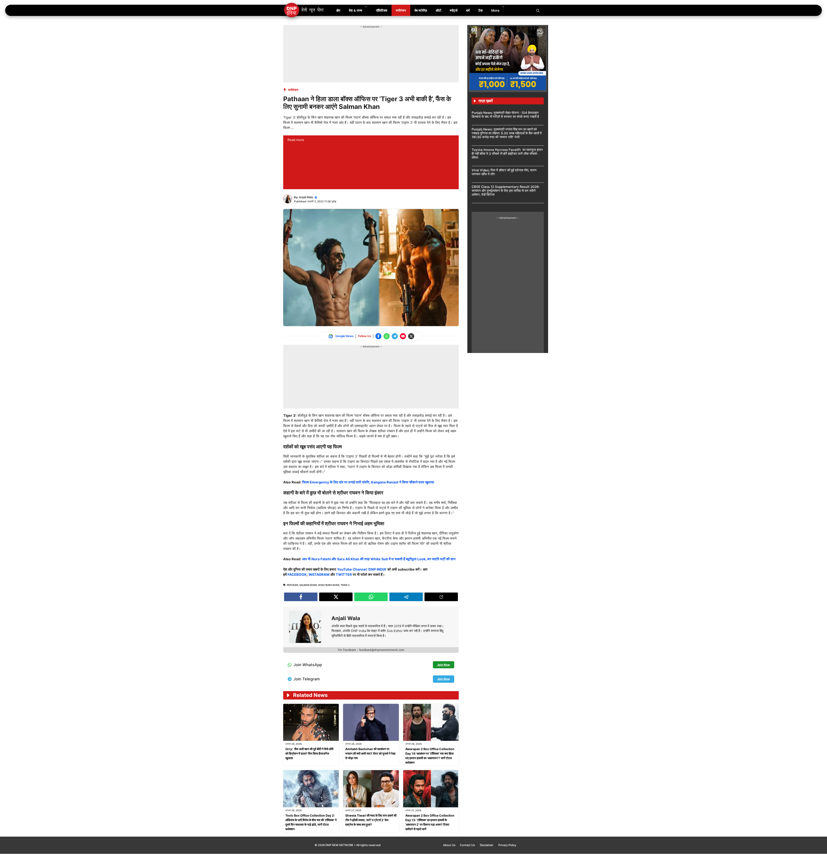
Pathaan (292, 585)
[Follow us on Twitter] (411, 336)
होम (338, 10)
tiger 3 (345, 585)
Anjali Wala (306, 197)
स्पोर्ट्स (453, 10)
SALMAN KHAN (308, 585)
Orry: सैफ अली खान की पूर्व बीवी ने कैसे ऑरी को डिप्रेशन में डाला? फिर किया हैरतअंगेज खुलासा (309, 753)
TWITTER (344, 574)
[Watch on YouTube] (403, 336)
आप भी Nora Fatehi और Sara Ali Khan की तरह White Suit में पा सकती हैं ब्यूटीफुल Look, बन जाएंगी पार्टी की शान (378, 559)
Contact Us (468, 845)
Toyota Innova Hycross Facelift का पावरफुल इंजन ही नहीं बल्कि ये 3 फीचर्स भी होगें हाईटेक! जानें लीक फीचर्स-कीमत (507, 153)
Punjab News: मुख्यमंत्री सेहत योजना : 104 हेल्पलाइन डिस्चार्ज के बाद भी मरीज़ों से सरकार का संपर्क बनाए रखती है (505, 115)
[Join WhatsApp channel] (387, 336)
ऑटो (438, 10)
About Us (449, 845)
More (495, 10)
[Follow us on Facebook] (378, 336)
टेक (480, 10)
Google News (344, 336)
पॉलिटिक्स (381, 10)
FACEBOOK (297, 574)
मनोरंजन (401, 10)
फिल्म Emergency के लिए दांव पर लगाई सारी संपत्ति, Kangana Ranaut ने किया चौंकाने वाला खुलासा (368, 482)
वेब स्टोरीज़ (421, 10)
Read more (296, 140)
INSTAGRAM (319, 574)
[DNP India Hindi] (304, 10)
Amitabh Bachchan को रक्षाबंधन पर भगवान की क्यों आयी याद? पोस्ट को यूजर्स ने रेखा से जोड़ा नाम (370, 753)
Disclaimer (487, 845)
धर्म (468, 10)
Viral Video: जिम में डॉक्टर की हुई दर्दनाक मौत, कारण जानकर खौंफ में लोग (504, 172)
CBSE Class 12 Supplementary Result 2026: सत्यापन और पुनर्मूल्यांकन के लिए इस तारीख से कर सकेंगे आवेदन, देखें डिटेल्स (505, 191)
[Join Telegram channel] (395, 336)
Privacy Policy (507, 845)
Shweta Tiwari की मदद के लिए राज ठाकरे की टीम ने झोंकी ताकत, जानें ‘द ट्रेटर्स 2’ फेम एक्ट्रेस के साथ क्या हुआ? (370, 820)
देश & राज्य (355, 10)
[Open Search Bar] (538, 10)
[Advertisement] (361, 38)
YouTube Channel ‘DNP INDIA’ (362, 569)
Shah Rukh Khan (328, 585)
